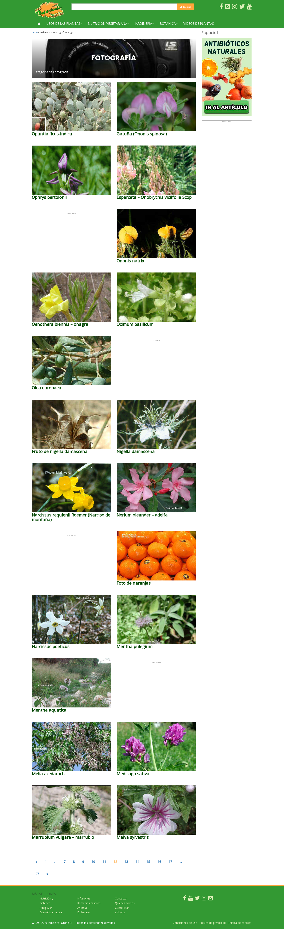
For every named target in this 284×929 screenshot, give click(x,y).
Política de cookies (239, 923)
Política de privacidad (212, 923)
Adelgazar (46, 908)
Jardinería (143, 23)
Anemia (82, 908)
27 (37, 874)
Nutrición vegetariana (107, 23)
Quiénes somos (125, 903)
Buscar (187, 6)
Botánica (168, 23)
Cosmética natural (51, 912)
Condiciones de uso (185, 923)
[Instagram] (204, 899)
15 (148, 862)
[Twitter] (197, 899)
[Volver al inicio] (39, 23)
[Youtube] (190, 899)
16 (159, 862)
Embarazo (83, 912)
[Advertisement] (71, 241)
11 (104, 862)
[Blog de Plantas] (210, 899)
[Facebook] (184, 899)
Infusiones (83, 898)
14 (137, 862)
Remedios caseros (88, 903)
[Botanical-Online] (50, 10)
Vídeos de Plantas (198, 23)
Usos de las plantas (63, 23)
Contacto (121, 898)
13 (126, 862)
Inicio (35, 32)
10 (93, 862)
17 (170, 862)
